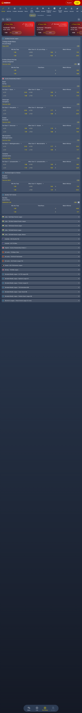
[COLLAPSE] (78, 19)
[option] (9, 9)
